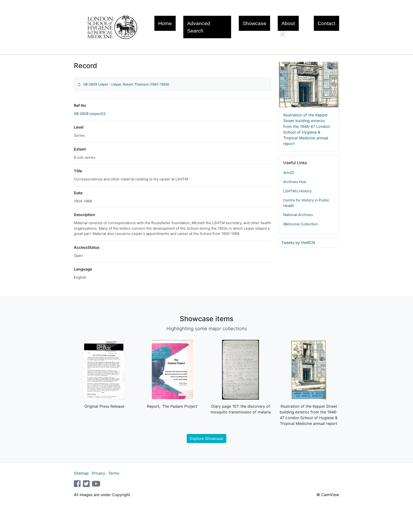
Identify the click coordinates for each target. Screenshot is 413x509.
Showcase (254, 23)
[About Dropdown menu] (283, 34)
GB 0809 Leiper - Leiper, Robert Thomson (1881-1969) (126, 84)
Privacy (98, 473)
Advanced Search (198, 27)
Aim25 (288, 172)
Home (165, 23)
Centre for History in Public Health (306, 203)
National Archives (298, 214)
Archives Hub (294, 181)
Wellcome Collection (300, 224)
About (288, 23)
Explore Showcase (206, 438)
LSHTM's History (297, 191)
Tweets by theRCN (298, 242)
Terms (113, 473)
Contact (326, 23)
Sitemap (81, 473)
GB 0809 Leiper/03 (90, 113)
